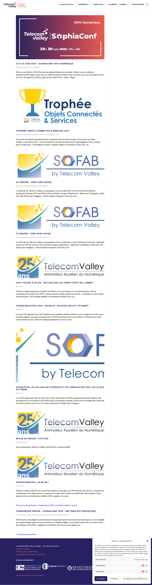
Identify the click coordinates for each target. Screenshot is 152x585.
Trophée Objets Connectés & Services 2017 (42, 131)
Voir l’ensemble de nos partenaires (30, 575)
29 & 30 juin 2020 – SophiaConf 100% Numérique (44, 63)
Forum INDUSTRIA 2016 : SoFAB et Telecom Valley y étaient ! (53, 306)
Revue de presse (22, 442)
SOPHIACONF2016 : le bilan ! (32, 482)
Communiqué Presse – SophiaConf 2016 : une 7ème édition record (56, 511)
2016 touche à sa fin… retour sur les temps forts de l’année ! (55, 283)
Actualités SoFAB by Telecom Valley (37, 134)
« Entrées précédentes (26, 534)
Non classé (55, 134)
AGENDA (123, 4)
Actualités (19, 134)
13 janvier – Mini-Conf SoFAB (33, 233)
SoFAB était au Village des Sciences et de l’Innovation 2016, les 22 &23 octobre (60, 388)
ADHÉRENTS (83, 4)
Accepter (101, 579)
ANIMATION (98, 4)
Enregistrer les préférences (135, 579)
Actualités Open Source (24, 67)
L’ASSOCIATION (66, 4)
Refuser (114, 579)
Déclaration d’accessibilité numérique (31, 555)
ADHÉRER (112, 4)
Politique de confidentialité (27, 552)
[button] (147, 541)
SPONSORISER (138, 4)
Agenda (37, 67)
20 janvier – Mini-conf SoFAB (33, 182)
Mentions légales (23, 549)
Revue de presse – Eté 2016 (32, 438)
